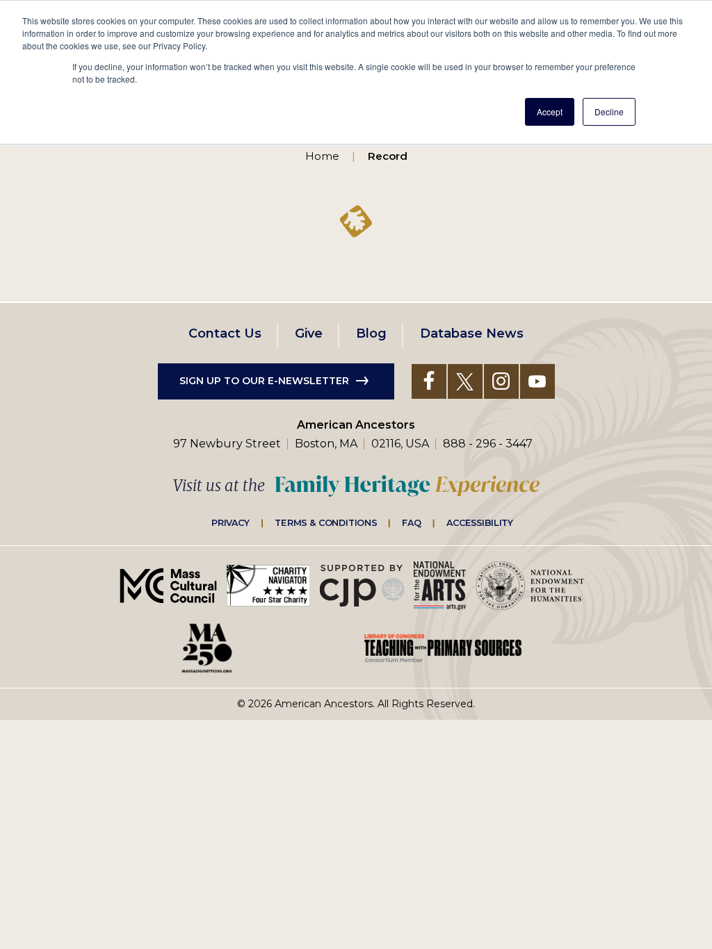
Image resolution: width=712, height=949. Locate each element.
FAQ (411, 522)
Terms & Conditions (326, 522)
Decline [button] (609, 111)
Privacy (230, 522)
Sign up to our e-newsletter (264, 380)
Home (322, 156)
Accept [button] (550, 111)
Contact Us (224, 333)
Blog (371, 333)
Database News (472, 333)
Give (309, 333)
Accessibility (479, 522)
